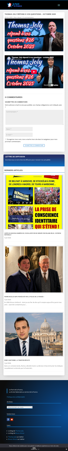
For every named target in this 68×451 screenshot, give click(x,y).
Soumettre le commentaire (34, 145)
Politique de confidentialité (16, 397)
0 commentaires (28, 17)
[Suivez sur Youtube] (11, 419)
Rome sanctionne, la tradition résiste (17, 360)
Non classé (17, 17)
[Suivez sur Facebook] (8, 419)
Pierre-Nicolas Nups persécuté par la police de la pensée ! (24, 296)
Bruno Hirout (19, 433)
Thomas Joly (19, 431)
